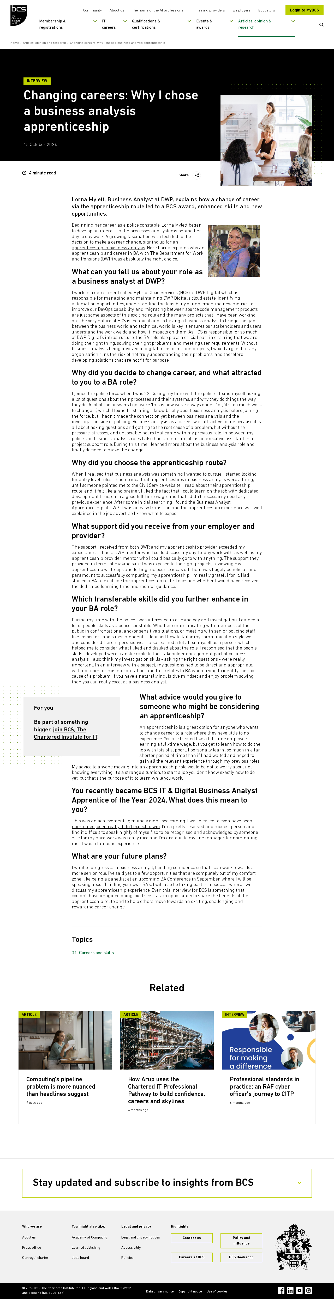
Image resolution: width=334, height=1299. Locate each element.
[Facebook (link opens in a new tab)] (281, 1290)
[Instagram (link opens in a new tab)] (308, 1290)
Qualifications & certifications (146, 24)
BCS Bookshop (241, 1257)
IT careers (109, 24)
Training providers (210, 11)
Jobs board (80, 1258)
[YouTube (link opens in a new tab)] (299, 1290)
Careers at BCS (192, 1257)
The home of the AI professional (158, 11)
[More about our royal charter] (293, 1247)
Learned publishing (86, 1248)
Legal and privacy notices (140, 1238)
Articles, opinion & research (254, 24)
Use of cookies (217, 1291)
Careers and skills (96, 953)
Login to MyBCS (304, 10)
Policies (127, 1258)
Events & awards (204, 24)
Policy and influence (241, 1241)
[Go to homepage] (18, 15)
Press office (31, 1248)
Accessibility (131, 1248)
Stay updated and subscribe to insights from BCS (143, 1183)
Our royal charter (35, 1258)
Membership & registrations (52, 24)
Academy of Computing (89, 1238)
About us (117, 11)
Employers (241, 11)
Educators (266, 11)
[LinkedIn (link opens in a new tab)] (290, 1290)
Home (14, 43)
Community (92, 11)
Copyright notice (190, 1291)
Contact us (192, 1238)
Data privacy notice (160, 1291)
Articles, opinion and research (44, 43)
